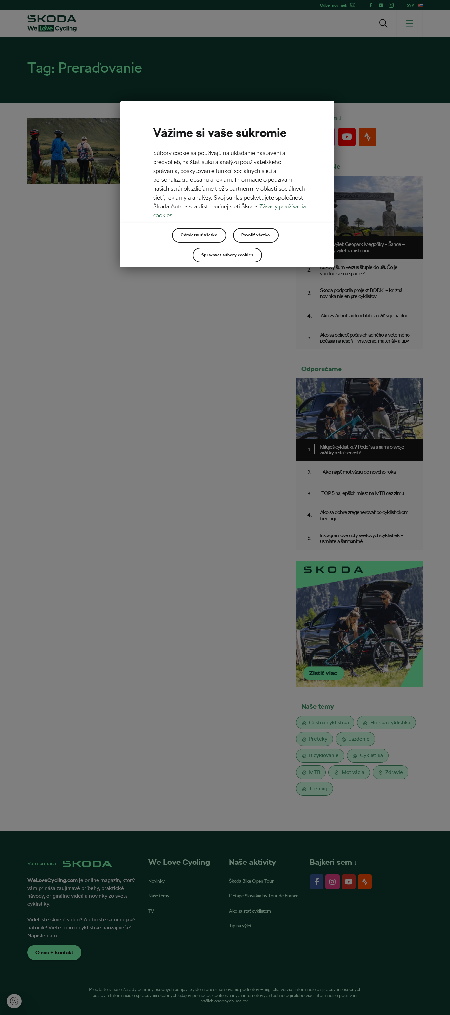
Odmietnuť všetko (199, 235)
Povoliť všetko (255, 235)
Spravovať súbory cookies (227, 255)
